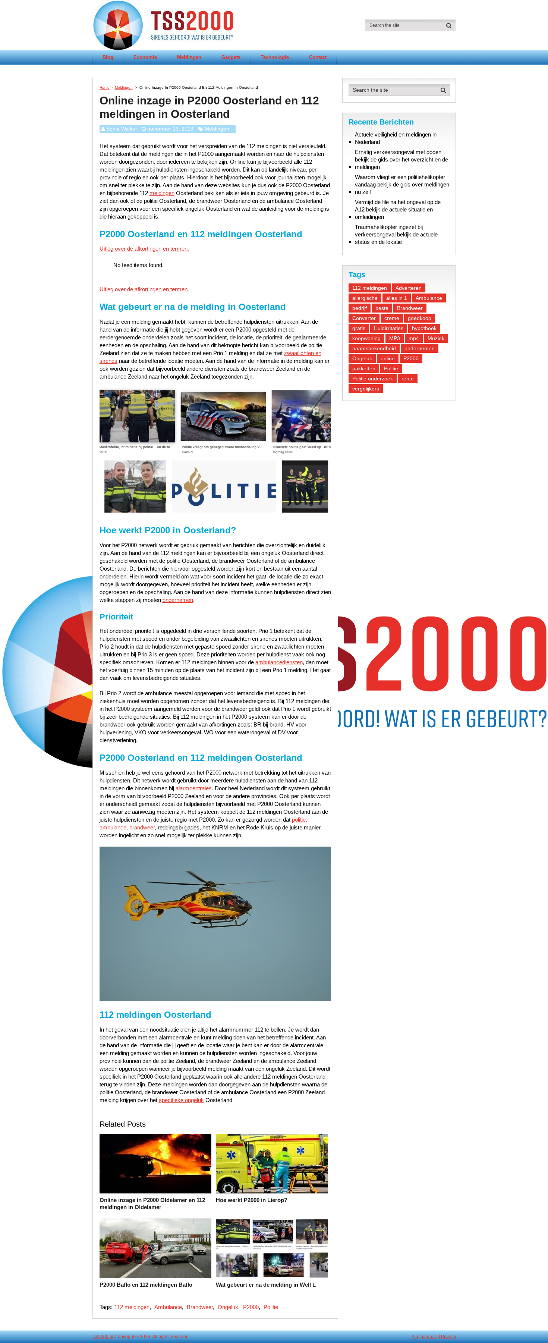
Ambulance (168, 1307)
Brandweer (200, 1307)
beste (381, 308)
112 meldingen (131, 1307)
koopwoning (366, 338)
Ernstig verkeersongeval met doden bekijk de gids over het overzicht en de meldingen (401, 159)
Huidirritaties (388, 328)
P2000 (251, 1307)
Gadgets (230, 57)
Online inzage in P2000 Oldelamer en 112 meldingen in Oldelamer (152, 1204)
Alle (415, 1336)
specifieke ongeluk (181, 1100)
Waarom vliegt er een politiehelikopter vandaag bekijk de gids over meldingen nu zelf (402, 184)
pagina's (429, 1336)
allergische (365, 298)
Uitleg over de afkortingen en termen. (144, 248)
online (388, 358)
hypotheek (424, 328)
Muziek (436, 338)
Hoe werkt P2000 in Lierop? (251, 1200)
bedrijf (359, 308)
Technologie (275, 57)
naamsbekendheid (374, 348)
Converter (364, 318)
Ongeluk (228, 1307)
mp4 (414, 338)
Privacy (448, 1336)
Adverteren (409, 288)
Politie (271, 1307)
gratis (358, 328)
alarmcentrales (194, 788)
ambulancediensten (279, 662)
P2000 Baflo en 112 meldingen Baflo (146, 1284)
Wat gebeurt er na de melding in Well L (266, 1284)
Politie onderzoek (372, 379)
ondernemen (178, 600)
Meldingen (189, 57)
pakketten (363, 368)
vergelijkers (365, 389)
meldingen (161, 193)
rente (407, 379)
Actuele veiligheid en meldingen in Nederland (396, 138)
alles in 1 (396, 298)
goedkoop (419, 318)
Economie (145, 57)
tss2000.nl (102, 1336)
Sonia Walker (121, 129)
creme (391, 318)
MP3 (394, 338)
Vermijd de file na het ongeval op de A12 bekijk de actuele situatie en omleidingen (398, 209)
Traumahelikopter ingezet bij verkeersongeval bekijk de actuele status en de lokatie (396, 234)
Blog (108, 57)
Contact (318, 57)
